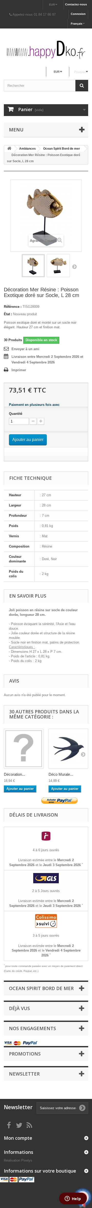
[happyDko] (46, 49)
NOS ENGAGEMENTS (32, 1028)
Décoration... (14, 774)
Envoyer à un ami (25, 349)
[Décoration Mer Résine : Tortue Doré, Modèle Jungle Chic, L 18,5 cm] (23, 749)
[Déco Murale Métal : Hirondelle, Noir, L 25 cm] (68, 749)
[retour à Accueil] (9, 149)
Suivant (74, 266)
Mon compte (18, 1138)
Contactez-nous (76, 4)
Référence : (12, 307)
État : (8, 314)
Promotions (25, 1054)
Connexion (78, 13)
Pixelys (26, 1160)
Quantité (15, 414)
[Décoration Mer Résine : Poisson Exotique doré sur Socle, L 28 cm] (33, 265)
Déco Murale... (61, 774)
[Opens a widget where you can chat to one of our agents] (73, 1199)
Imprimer (19, 370)
